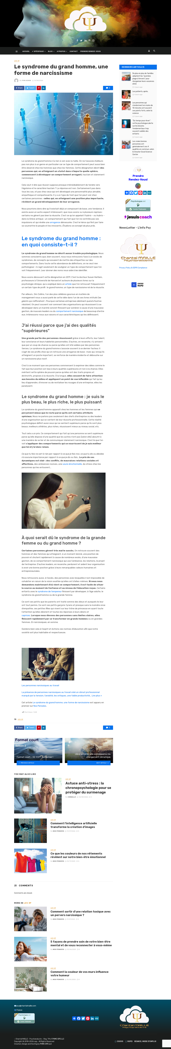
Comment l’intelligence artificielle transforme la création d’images (74, 825)
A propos (61, 51)
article (68, 284)
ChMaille (72, 797)
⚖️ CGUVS (118, 1041)
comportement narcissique (69, 311)
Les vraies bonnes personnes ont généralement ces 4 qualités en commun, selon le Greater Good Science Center (143, 148)
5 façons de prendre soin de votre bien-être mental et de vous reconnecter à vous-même (81, 943)
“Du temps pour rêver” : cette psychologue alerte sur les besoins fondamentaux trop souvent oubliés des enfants (142, 127)
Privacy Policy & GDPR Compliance (133, 268)
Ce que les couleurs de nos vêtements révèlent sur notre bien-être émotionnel (78, 855)
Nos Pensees (58, 831)
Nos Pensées (39, 706)
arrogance (55, 222)
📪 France (18, 1010)
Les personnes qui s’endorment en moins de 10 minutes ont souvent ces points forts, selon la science (142, 108)
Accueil (26, 51)
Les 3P (17, 61)
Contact (74, 51)
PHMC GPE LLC (58, 1039)
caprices (26, 615)
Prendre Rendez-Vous (90, 51)
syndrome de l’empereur (50, 591)
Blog (50, 51)
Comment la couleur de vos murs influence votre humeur (80, 973)
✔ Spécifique (38, 51)
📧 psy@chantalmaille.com (25, 1006)
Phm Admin (26, 80)
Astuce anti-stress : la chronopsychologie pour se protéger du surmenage (88, 787)
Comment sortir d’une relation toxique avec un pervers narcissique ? (81, 913)
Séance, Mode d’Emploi (145, 1041)
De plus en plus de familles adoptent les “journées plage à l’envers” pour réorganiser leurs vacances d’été (143, 78)
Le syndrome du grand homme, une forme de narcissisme (61, 702)
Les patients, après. (140, 91)
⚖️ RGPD (128, 1041)
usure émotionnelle (72, 464)
